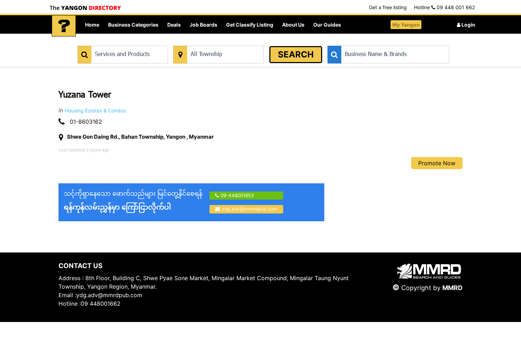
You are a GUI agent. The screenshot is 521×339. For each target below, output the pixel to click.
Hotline (444, 7)
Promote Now (436, 163)
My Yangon (406, 25)
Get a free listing (388, 7)
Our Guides (327, 25)
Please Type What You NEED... (111, 42)
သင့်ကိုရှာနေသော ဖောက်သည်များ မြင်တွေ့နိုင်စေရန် (133, 200)
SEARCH (296, 54)
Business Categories (133, 25)
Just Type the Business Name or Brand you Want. (381, 42)
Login (467, 25)
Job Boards (203, 25)
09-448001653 (236, 195)
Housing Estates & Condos (95, 110)
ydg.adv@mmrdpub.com (250, 209)
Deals (174, 25)
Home (92, 25)
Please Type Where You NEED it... (210, 42)
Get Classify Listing (249, 25)
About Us (293, 25)
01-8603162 (86, 121)
